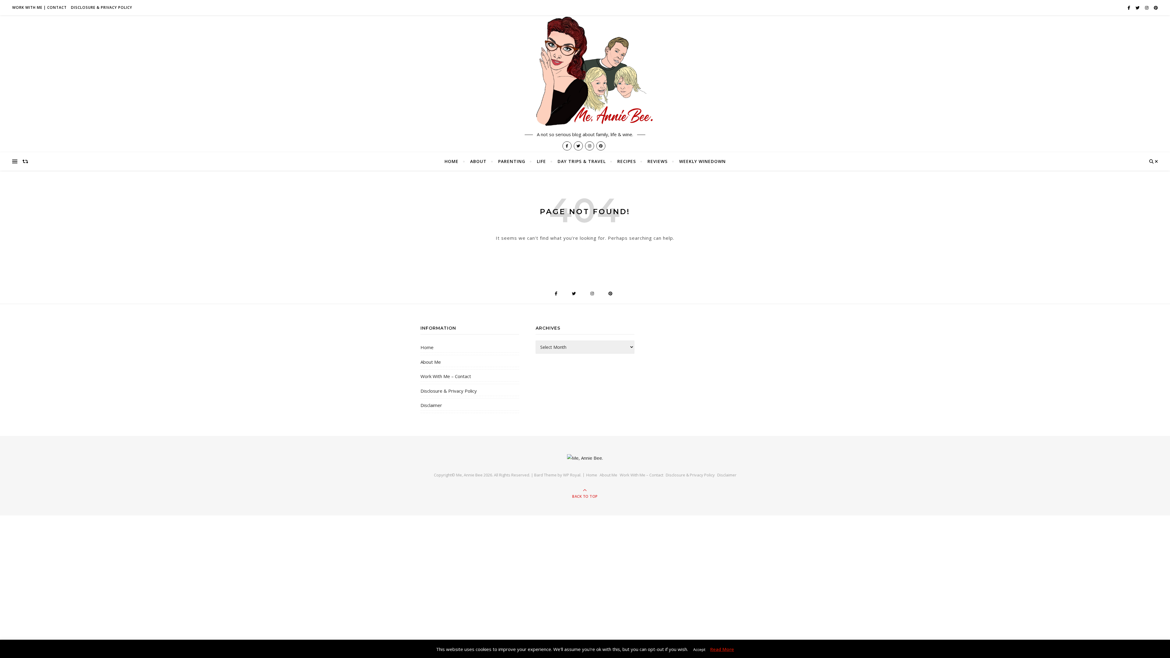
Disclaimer (431, 405)
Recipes (626, 161)
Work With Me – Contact (445, 376)
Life (541, 161)
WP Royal (571, 475)
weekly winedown (702, 161)
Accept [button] (699, 649)
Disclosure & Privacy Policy (101, 7)
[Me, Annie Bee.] (585, 72)
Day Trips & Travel (582, 161)
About (478, 161)
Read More (722, 649)
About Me (430, 362)
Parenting (511, 161)
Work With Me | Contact (39, 7)
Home (452, 161)
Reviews (657, 161)
